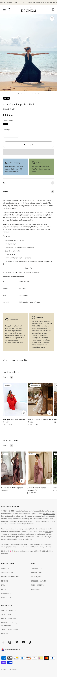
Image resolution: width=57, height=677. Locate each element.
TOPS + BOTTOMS (37, 585)
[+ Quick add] (23, 412)
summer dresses (40, 544)
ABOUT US (5, 568)
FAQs (3, 585)
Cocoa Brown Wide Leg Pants (12, 488)
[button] (8, 115)
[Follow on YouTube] (23, 642)
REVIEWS (4, 581)
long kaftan (5, 516)
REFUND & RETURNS (8, 619)
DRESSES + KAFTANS (38, 581)
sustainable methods (26, 537)
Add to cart (28, 145)
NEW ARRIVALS (36, 568)
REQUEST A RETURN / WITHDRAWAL (9, 624)
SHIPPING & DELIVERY (9, 610)
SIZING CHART (6, 614)
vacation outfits (29, 547)
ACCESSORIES (36, 589)
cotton (48, 531)
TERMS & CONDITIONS (9, 630)
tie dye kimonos (49, 513)
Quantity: (6, 130)
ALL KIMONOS (36, 577)
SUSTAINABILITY (7, 572)
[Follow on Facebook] (3, 642)
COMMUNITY (6, 593)
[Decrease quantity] (6, 135)
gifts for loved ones (13, 547)
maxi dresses (26, 516)
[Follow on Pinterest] (16, 642)
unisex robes (15, 516)
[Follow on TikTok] (30, 642)
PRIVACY (4, 634)
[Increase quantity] (16, 135)
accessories (39, 516)
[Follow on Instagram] (10, 642)
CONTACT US (6, 598)
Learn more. (41, 347)
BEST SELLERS (36, 572)
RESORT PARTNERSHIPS (10, 577)
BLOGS (3, 589)
